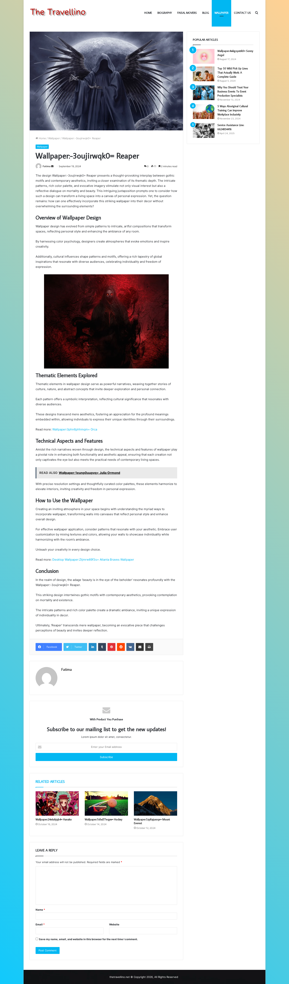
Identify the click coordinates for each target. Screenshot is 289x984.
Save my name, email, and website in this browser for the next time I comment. (88, 939)
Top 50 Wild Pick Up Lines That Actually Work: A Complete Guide (232, 72)
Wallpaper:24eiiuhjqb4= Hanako (54, 819)
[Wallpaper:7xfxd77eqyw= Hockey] (106, 803)
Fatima (47, 166)
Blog (205, 13)
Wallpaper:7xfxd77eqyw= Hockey (103, 819)
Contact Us (242, 13)
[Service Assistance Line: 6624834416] (203, 130)
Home (148, 13)
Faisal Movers (187, 13)
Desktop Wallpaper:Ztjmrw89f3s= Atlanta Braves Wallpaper (93, 559)
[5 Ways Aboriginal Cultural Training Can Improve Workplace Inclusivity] (203, 111)
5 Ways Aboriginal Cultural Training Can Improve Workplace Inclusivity (232, 110)
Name (40, 909)
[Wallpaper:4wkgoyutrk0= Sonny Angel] (203, 56)
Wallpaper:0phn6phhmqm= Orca (74, 429)
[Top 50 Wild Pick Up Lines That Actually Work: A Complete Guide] (203, 73)
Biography (164, 13)
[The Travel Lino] (58, 13)
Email (40, 924)
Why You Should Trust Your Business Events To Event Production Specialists (232, 91)
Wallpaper (221, 13)
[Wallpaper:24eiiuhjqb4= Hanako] (57, 803)
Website (114, 924)
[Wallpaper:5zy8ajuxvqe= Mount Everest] (155, 803)
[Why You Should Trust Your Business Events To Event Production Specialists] (203, 92)
